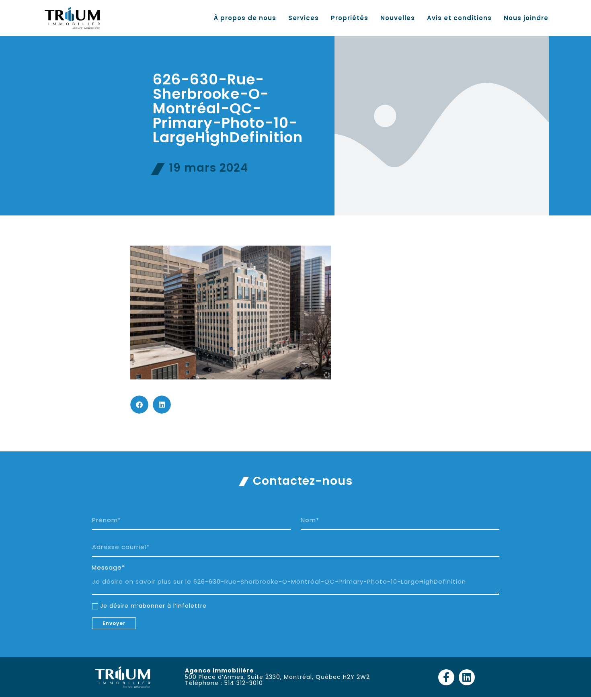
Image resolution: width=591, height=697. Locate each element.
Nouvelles (397, 18)
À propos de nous (244, 18)
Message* (108, 567)
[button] (139, 405)
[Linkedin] (467, 677)
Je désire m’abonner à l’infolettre (153, 606)
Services (303, 18)
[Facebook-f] (446, 677)
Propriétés (349, 18)
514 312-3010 (243, 683)
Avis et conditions (459, 18)
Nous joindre (526, 18)
